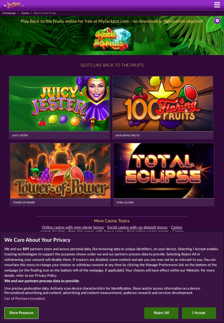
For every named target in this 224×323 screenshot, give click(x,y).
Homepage (9, 13)
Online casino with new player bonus (73, 227)
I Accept (198, 313)
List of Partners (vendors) (24, 299)
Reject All (161, 313)
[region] (112, 277)
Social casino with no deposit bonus (137, 227)
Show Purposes (21, 313)
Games (25, 13)
